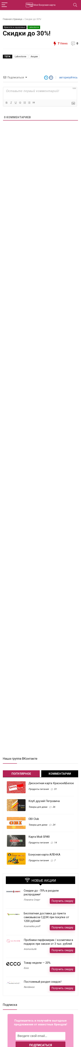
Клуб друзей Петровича (44, 801)
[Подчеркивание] (15, 102)
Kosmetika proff (32, 926)
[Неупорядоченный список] (29, 102)
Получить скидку (62, 900)
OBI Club (33, 819)
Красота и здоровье (14, 27)
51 (55, 789)
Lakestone (34, 27)
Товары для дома (37, 807)
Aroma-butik (30, 949)
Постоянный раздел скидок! (42, 981)
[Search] (75, 5)
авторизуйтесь (68, 77)
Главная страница (12, 19)
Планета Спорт (32, 899)
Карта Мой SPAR (39, 836)
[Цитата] (33, 102)
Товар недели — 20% (37, 962)
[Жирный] (6, 102)
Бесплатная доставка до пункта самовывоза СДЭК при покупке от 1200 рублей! (46, 917)
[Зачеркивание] (20, 102)
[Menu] (4, 5)
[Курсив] (11, 102)
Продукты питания (38, 789)
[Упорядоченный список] (24, 102)
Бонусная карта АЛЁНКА (44, 854)
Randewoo (29, 987)
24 (54, 824)
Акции (34, 56)
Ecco (26, 968)
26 (54, 807)
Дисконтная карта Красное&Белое (51, 783)
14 (55, 842)
